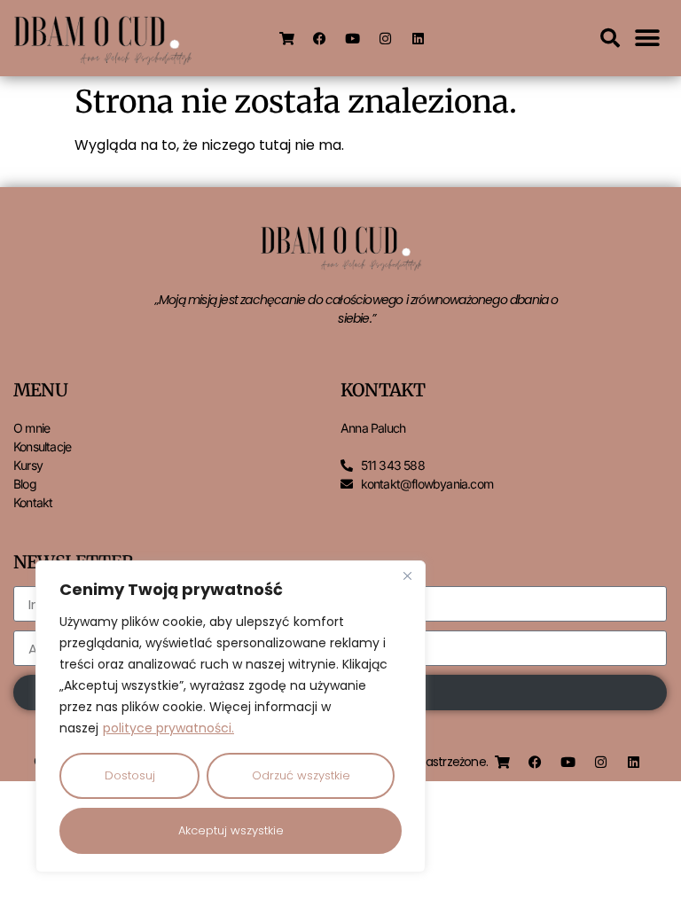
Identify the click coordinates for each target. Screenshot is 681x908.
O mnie (31, 427)
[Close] (407, 575)
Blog (24, 483)
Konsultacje (42, 446)
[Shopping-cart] (287, 38)
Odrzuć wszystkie (301, 775)
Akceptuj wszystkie (231, 830)
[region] (230, 716)
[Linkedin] (418, 38)
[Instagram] (385, 38)
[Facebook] (320, 38)
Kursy (28, 465)
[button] (610, 38)
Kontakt (32, 502)
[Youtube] (353, 38)
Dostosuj (130, 775)
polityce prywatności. (168, 728)
